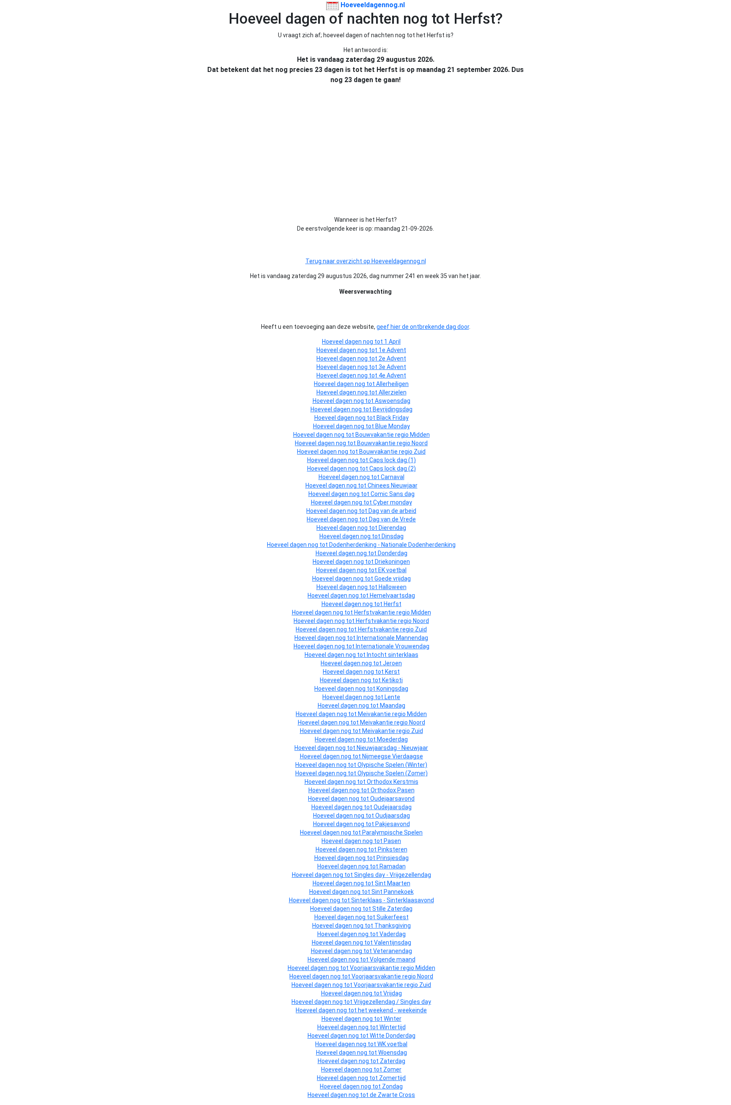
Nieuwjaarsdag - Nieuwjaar (392, 747)
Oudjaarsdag (392, 815)
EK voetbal (392, 570)
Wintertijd (392, 1027)
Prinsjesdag (392, 857)
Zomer (392, 1069)
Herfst (392, 604)
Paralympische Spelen (392, 832)
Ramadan (392, 866)
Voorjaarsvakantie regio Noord (392, 976)
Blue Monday (392, 426)
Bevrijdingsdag (392, 409)
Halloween (393, 587)
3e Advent (392, 367)
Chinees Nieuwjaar (393, 485)
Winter (392, 1018)
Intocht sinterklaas (392, 654)
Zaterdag (392, 1061)
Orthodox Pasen (393, 790)
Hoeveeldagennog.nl (372, 5)
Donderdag (392, 553)
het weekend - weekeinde (392, 1010)
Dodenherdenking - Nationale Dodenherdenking (392, 544)
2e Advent (392, 358)
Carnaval (392, 477)
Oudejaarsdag (393, 807)
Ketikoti (392, 680)
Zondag (392, 1086)
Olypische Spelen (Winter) (392, 764)
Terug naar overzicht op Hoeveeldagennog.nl (365, 261)
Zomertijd (392, 1078)
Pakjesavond (392, 824)
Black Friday (392, 417)
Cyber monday (392, 502)
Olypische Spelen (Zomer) (392, 773)
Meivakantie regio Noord (392, 722)
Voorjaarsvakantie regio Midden (392, 967)
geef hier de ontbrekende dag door (422, 326)
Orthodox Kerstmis (392, 781)
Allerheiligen (392, 383)
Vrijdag (392, 993)
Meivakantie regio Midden (392, 714)
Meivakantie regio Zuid (392, 730)
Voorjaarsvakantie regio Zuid (392, 984)
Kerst (392, 671)
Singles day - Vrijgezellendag (392, 874)
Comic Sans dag (393, 493)
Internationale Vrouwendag (392, 646)
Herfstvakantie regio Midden (392, 612)
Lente (392, 697)
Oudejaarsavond (392, 798)
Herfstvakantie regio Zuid (392, 629)
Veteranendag (392, 951)
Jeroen (392, 663)
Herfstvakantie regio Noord (392, 620)
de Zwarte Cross (392, 1094)
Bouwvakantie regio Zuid (392, 451)
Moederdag (392, 739)
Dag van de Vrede (392, 519)
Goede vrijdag (392, 578)
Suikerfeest (392, 917)
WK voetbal (392, 1044)
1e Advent (392, 350)
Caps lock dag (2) (392, 468)
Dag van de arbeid (392, 510)
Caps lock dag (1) (392, 460)
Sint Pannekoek (392, 891)
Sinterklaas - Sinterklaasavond (392, 900)
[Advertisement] (365, 150)
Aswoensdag (392, 400)
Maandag (392, 705)
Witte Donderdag (392, 1035)
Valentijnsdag (392, 942)
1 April (392, 341)
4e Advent (392, 375)
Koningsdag (392, 688)
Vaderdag (392, 934)
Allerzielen (393, 392)
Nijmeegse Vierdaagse (392, 756)
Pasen (392, 841)
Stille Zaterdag (392, 908)
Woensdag (392, 1052)
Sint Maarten (392, 883)
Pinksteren (392, 849)
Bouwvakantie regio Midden (392, 434)
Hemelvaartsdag (392, 595)
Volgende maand (392, 959)
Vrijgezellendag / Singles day (392, 1001)
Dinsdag (393, 536)
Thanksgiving (392, 925)
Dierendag (392, 527)
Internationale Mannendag (392, 637)
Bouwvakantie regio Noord (392, 443)
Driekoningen (392, 561)
